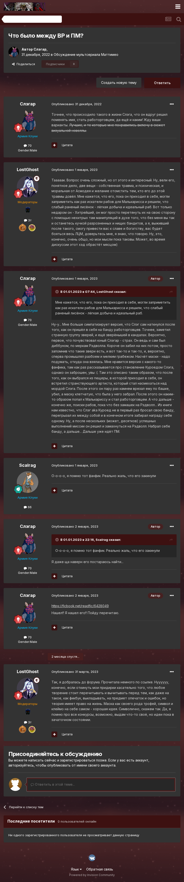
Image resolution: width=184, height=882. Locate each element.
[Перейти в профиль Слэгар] (13, 52)
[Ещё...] (172, 104)
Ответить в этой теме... (54, 784)
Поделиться (25, 64)
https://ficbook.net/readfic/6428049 (80, 606)
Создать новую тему (119, 83)
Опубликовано (77, 104)
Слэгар (40, 49)
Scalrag (27, 465)
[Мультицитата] (54, 145)
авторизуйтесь (21, 765)
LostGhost (28, 169)
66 (29, 507)
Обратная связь (99, 869)
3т (29, 220)
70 (29, 145)
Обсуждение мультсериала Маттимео (86, 54)
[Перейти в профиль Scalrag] (27, 482)
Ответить (162, 83)
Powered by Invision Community (92, 875)
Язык (75, 869)
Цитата (67, 145)
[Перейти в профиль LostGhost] (27, 186)
